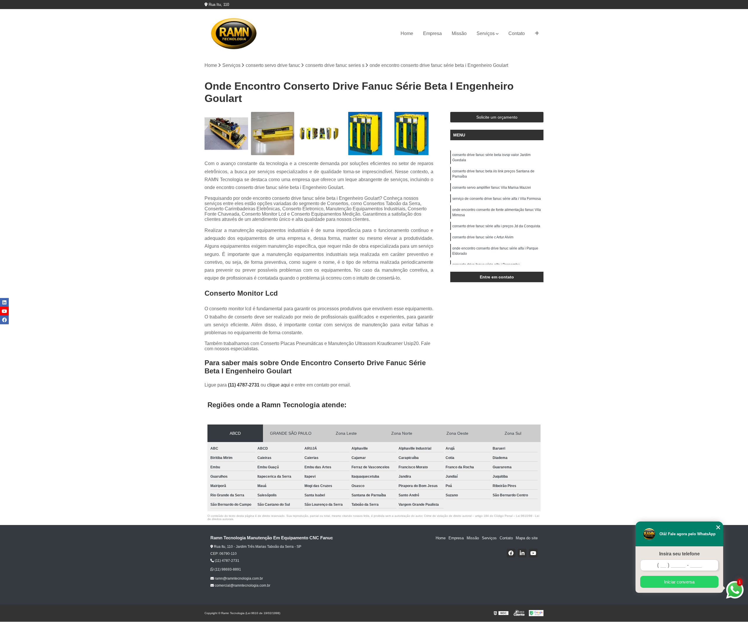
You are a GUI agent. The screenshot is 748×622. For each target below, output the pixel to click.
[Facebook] (511, 553)
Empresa (432, 33)
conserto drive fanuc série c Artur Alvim (482, 237)
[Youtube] (533, 553)
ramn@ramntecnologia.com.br (238, 578)
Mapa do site (527, 538)
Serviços (486, 33)
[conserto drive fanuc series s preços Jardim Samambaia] (411, 133)
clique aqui (278, 384)
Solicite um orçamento (496, 117)
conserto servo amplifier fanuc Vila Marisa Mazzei (491, 188)
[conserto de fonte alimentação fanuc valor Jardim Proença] (319, 133)
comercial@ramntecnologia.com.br (242, 585)
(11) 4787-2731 (244, 384)
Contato (516, 33)
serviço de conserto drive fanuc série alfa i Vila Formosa (496, 199)
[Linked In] (522, 553)
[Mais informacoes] (536, 33)
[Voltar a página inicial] (234, 33)
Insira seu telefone (679, 553)
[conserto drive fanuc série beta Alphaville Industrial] (226, 133)
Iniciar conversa (679, 581)
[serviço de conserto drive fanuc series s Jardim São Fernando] (273, 133)
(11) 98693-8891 (227, 569)
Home (407, 33)
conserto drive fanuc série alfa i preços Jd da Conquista (496, 226)
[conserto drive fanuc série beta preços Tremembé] (365, 133)
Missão (459, 33)
